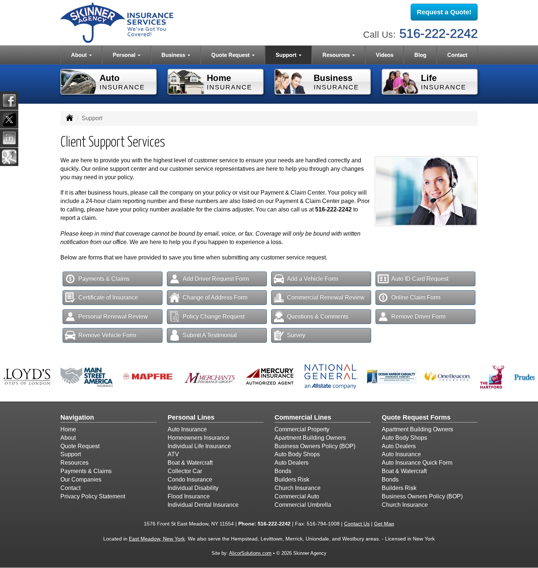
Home (68, 429)
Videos (384, 55)
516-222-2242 (438, 33)
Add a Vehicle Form (312, 279)
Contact (457, 55)
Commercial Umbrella (302, 505)
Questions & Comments (317, 316)
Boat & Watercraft (190, 463)
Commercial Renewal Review (326, 297)
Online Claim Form (415, 297)
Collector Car (185, 471)
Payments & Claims (104, 279)
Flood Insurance (189, 496)
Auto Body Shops (297, 454)
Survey (296, 335)
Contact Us (357, 524)
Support (70, 454)
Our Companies (80, 479)
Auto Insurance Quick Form (417, 463)
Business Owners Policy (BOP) (314, 446)
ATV (173, 454)
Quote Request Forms (416, 417)
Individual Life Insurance (199, 446)
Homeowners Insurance (198, 438)
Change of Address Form (215, 297)
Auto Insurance (187, 429)
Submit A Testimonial (210, 335)
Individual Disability (193, 488)
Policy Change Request (213, 316)
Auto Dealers (291, 463)
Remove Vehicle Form (107, 335)
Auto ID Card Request (419, 279)
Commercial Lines (302, 417)
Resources (74, 463)
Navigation (77, 417)
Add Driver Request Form (216, 279)
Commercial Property (301, 429)
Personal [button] (125, 55)
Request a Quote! (444, 12)
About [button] (79, 55)
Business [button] (174, 55)
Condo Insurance (190, 479)
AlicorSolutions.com (250, 553)
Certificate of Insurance (108, 297)
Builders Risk (291, 479)
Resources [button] (336, 55)
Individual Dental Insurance (203, 505)
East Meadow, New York (157, 539)
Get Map (384, 524)
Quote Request (80, 446)
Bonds (282, 471)
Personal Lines (191, 417)
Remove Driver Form (418, 316)
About (68, 438)
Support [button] (287, 55)
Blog (420, 55)
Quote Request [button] (231, 55)
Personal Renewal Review (113, 316)
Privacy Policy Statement (92, 496)
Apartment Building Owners (310, 438)
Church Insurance (297, 488)
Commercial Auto (296, 496)
